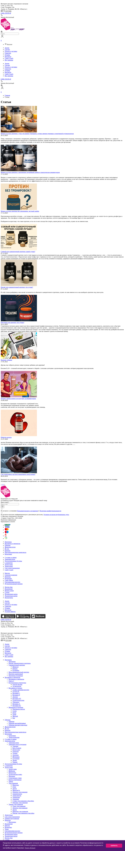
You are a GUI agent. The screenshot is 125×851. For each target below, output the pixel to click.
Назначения (8, 589)
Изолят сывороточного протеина (20, 663)
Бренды (7, 573)
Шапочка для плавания (20, 811)
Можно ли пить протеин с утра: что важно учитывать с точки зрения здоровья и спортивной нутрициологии (37, 133)
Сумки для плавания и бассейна (23, 801)
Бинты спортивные (15, 780)
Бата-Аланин (16, 748)
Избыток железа (6, 437)
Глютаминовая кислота (12, 582)
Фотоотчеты (9, 597)
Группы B (15, 691)
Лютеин (15, 697)
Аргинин (15, 755)
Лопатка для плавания (19, 792)
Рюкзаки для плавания (20, 802)
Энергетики (9, 566)
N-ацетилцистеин (18, 700)
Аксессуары (9, 564)
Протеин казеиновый (16, 674)
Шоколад (15, 667)
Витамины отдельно (15, 688)
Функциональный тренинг (14, 584)
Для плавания (13, 783)
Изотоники (12, 822)
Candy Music (9, 580)
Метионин (16, 757)
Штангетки (12, 772)
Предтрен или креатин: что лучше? (12, 322)
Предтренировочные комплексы (15, 552)
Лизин (14, 760)
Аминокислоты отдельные (17, 744)
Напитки (8, 577)
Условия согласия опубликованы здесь (56, 514)
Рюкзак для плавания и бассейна (23, 813)
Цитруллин (16, 750)
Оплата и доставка (11, 51)
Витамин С (16, 693)
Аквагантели (16, 795)
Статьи (7, 592)
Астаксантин (16, 686)
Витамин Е (16, 695)
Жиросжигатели (10, 547)
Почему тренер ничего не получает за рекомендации (18, 398)
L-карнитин (9, 563)
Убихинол (15, 702)
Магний (15, 716)
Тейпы (11, 781)
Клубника (15, 670)
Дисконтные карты (11, 596)
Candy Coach (9, 58)
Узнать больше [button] (30, 848)
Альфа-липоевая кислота (20, 690)
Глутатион (15, 758)
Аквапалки (16, 797)
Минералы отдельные (16, 707)
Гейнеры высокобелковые (17, 723)
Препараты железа (18, 709)
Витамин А (16, 704)
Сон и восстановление (12, 568)
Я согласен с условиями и (31, 511)
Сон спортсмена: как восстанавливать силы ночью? (18, 474)
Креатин (7, 550)
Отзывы (7, 55)
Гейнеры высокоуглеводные (18, 725)
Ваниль (14, 668)
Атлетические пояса (15, 774)
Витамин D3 (16, 698)
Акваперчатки (17, 794)
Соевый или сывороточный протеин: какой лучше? (18, 251)
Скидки (7, 49)
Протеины (8, 542)
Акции (7, 48)
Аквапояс (15, 799)
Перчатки (12, 776)
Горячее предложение (12, 818)
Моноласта (16, 790)
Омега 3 (11, 681)
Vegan (7, 829)
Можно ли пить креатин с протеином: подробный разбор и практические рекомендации (30, 172)
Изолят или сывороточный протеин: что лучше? (17, 287)
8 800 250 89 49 (6, 13)
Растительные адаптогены (17, 683)
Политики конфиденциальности (50, 511)
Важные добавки (6, 360)
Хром (14, 714)
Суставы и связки (11, 557)
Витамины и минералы (12, 543)
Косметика (8, 578)
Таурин (14, 753)
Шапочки (15, 785)
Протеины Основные (16, 675)
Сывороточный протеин (17, 665)
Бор (13, 718)
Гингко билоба (17, 684)
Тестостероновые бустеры (13, 561)
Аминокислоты (10, 559)
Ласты (14, 788)
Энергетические (14, 737)
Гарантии (8, 53)
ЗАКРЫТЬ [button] (114, 845)
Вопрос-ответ (9, 590)
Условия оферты (10, 611)
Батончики (8, 554)
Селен (14, 711)
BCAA (7, 549)
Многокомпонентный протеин (19, 672)
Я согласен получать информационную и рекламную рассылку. (35, 514)
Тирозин (15, 746)
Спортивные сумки (15, 778)
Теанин (14, 762)
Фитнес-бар (8, 587)
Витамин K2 (16, 705)
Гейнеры (7, 545)
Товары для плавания (16, 804)
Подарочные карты (11, 594)
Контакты (8, 56)
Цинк (14, 713)
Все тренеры (9, 60)
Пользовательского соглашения (27, 511)
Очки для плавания (18, 806)
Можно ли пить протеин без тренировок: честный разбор (20, 211)
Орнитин (15, 751)
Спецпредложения (11, 575)
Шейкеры (12, 771)
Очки (14, 787)
